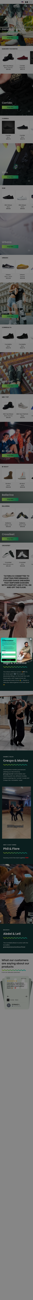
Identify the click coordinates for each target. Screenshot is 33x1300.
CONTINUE (8, 659)
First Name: (4, 650)
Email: (3, 654)
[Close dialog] (31, 639)
